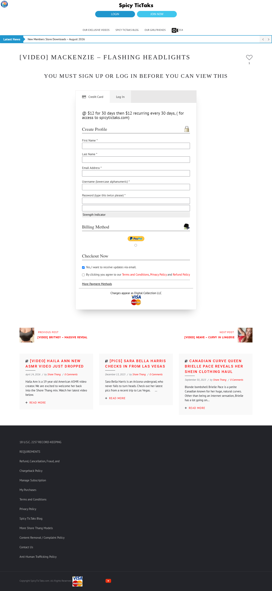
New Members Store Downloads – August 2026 (56, 39)
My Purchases (28, 490)
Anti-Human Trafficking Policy (38, 557)
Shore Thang (54, 374)
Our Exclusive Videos (96, 30)
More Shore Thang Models (36, 528)
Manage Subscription (33, 480)
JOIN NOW (157, 14)
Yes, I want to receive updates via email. (110, 267)
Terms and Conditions (135, 274)
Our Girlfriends (155, 30)
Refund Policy (181, 274)
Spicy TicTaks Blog (127, 30)
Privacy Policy (158, 274)
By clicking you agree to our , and (137, 274)
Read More (37, 402)
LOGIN (115, 14)
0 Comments (71, 374)
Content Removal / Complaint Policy (42, 537)
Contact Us (26, 547)
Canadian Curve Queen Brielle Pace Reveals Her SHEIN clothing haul (214, 366)
